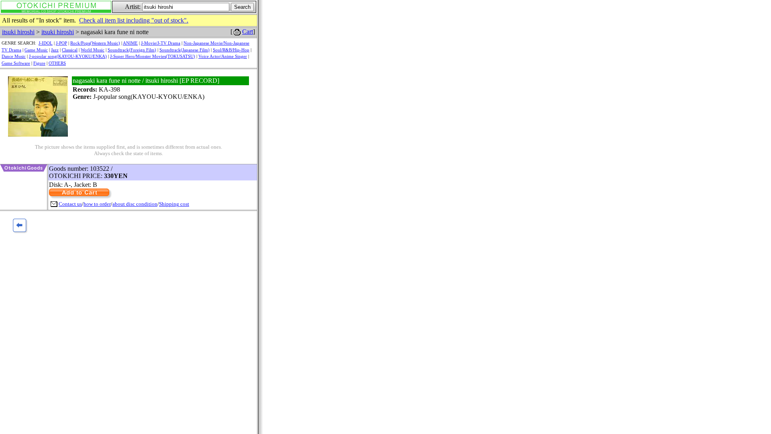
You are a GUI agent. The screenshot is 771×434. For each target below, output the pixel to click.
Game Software (16, 63)
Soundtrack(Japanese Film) (184, 49)
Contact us (70, 204)
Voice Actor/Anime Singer (222, 56)
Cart (247, 31)
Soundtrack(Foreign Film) (132, 49)
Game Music (36, 49)
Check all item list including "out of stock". (133, 20)
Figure (39, 63)
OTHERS (57, 63)
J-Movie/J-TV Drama (160, 43)
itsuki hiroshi (18, 32)
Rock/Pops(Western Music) (95, 43)
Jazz (55, 49)
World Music (92, 49)
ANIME (130, 43)
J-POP (61, 43)
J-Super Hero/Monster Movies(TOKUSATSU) (152, 56)
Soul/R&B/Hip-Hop (231, 49)
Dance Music (14, 56)
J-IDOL (46, 43)
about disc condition (134, 204)
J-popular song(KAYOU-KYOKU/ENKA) (68, 56)
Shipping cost (174, 204)
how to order (97, 204)
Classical (70, 49)
